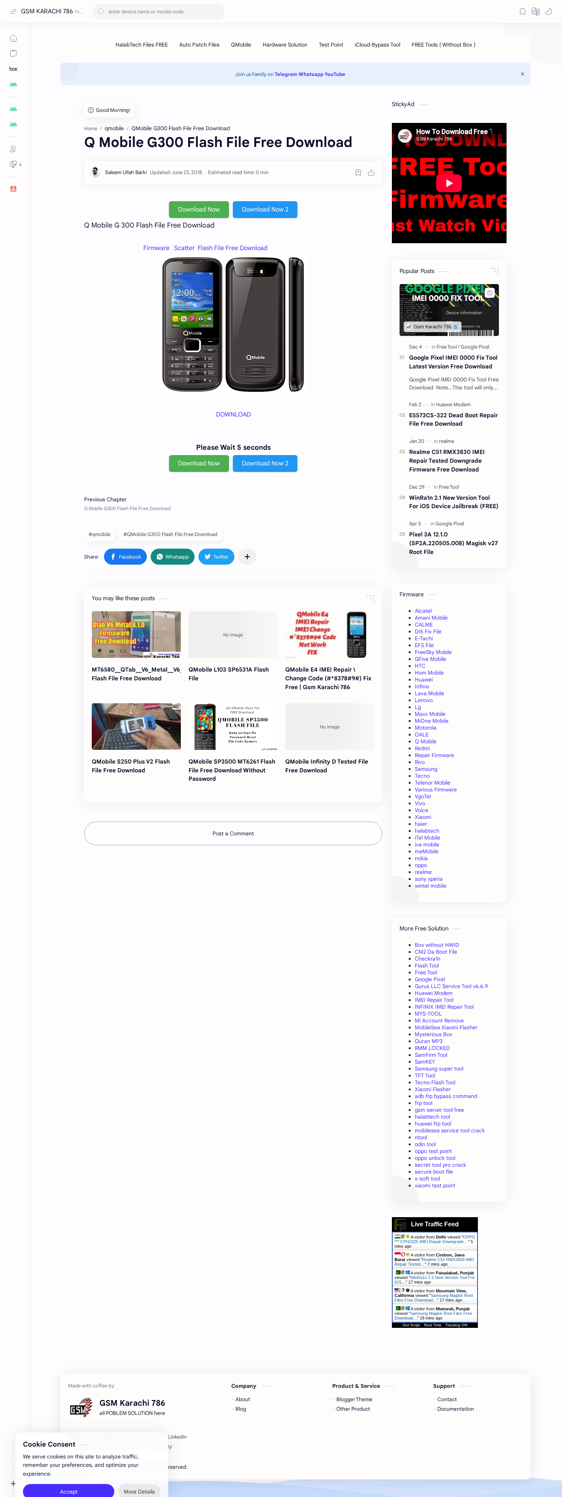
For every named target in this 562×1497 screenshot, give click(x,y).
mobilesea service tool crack (450, 1130)
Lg (418, 707)
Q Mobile (426, 741)
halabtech (427, 830)
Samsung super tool (439, 1068)
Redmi (422, 748)
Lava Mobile (429, 693)
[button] (535, 11)
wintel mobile (431, 885)
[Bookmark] (522, 11)
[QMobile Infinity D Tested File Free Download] (329, 726)
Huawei (424, 679)
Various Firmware (436, 789)
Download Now (199, 209)
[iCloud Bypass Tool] (377, 44)
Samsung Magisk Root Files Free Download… (434, 1297)
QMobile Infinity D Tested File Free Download (326, 766)
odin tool (425, 1144)
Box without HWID (437, 944)
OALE (422, 734)
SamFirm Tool (431, 1054)
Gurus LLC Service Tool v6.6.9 (451, 986)
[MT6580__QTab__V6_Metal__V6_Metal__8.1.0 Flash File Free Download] (136, 634)
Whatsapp (311, 74)
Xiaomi (423, 817)
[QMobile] (241, 44)
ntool (421, 1137)
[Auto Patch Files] (199, 44)
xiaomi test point (435, 1185)
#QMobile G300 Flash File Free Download (170, 534)
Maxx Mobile (430, 714)
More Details (139, 1466)
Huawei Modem (434, 993)
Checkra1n (427, 958)
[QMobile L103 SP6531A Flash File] (233, 634)
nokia (421, 858)
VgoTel (423, 796)
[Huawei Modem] (453, 404)
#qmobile (99, 534)
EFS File (424, 645)
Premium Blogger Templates (244, 1467)
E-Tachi (424, 638)
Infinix (422, 686)
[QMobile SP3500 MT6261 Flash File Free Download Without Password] (233, 726)
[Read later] (358, 172)
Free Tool (426, 972)
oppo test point (433, 1151)
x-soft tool (427, 1178)
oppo (421, 865)
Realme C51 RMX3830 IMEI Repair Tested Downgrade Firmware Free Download (447, 460)
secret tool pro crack (440, 1164)
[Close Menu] (522, 74)
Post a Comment (233, 833)
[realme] (446, 441)
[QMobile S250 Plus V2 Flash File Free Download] (136, 726)
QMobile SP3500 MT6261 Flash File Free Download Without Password (231, 770)
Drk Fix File (428, 631)
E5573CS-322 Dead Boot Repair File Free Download (453, 420)
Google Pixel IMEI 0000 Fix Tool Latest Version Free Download (453, 362)
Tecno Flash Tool (435, 1082)
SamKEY (425, 1061)
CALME (424, 624)
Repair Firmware (434, 755)
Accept (69, 1466)
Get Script (411, 1325)
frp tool (423, 1103)
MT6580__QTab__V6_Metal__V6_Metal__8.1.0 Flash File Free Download (136, 674)
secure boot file (434, 1171)
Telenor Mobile (432, 782)
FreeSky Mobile (433, 652)
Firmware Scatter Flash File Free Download (205, 248)
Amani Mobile (431, 617)
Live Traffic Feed (435, 1224)
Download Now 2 (265, 209)
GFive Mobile (430, 659)
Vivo (420, 803)
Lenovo (424, 700)
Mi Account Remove (439, 1020)
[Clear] (218, 11)
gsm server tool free (439, 1109)
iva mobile (427, 844)
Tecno (422, 775)
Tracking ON (456, 1325)
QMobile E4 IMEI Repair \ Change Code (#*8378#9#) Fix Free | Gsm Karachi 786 (328, 678)
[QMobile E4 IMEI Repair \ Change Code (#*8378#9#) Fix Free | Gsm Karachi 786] (329, 634)
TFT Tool (425, 1075)
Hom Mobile (429, 672)
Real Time (433, 1325)
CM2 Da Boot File (436, 951)
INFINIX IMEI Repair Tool (444, 1006)
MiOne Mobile (431, 720)
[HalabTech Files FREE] (141, 44)
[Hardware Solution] (285, 44)
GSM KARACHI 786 (47, 11)
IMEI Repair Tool (434, 999)
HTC (420, 665)
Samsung (426, 768)
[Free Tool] (448, 347)
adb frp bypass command (446, 1096)
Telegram (286, 74)
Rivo (420, 762)
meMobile (427, 851)
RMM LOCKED (432, 1048)
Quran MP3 (429, 1041)
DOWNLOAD (233, 414)
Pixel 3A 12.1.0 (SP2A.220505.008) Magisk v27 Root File (453, 543)
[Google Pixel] (475, 347)
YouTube (335, 74)
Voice (421, 810)
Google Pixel (430, 979)
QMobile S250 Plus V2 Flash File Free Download (131, 766)
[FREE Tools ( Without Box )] (444, 44)
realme (423, 872)
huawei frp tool (433, 1123)
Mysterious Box (433, 1034)
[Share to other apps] (247, 557)
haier (421, 823)
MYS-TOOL (428, 1013)
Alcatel (423, 610)
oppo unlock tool (435, 1158)
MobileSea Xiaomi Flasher (446, 1027)
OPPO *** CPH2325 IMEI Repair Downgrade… (435, 1239)
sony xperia (429, 878)
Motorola (426, 727)
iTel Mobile (427, 837)
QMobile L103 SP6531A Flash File (228, 674)
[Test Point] (331, 44)
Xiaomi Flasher (433, 1089)
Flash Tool (427, 965)
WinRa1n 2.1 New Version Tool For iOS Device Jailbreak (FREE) (454, 502)
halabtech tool (432, 1116)
